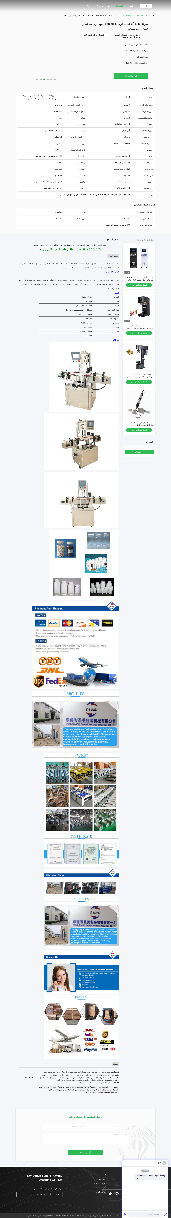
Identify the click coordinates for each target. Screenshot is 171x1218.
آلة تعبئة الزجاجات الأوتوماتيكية (127, 15)
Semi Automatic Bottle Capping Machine (102, 1092)
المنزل (130, 6)
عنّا (109, 6)
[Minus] (125, 1163)
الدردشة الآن (132, 76)
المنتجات (119, 6)
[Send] (125, 1214)
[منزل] (146, 6)
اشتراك (55, 1194)
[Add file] (165, 1214)
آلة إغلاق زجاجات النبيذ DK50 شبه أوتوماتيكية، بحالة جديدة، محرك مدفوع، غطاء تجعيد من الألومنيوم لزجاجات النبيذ (140, 376)
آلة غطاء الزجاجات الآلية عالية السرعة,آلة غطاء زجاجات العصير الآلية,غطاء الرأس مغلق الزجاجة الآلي (83, 1090)
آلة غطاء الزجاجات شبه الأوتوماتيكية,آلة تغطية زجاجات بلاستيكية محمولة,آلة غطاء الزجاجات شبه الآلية (73, 1087)
